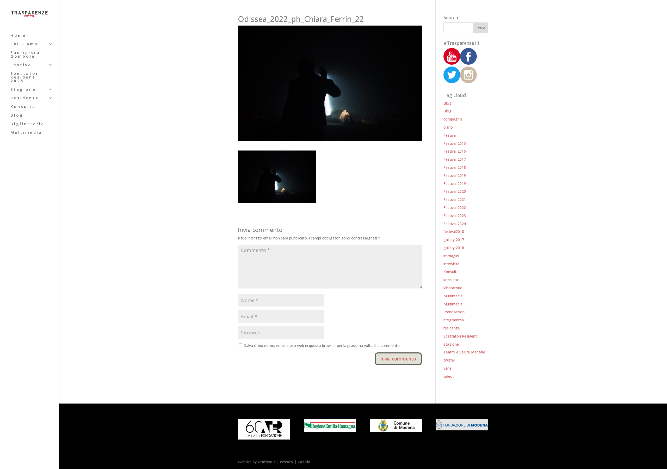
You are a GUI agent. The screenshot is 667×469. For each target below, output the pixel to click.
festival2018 (453, 231)
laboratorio (452, 287)
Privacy (286, 461)
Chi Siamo (24, 44)
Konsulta (23, 107)
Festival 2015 (454, 143)
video (448, 376)
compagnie (452, 119)
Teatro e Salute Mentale (464, 352)
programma (453, 319)
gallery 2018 (453, 247)
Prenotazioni (454, 311)
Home (18, 35)
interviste (451, 263)
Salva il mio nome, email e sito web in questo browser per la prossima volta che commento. (322, 345)
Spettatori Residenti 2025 (25, 77)
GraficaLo (267, 461)
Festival (22, 65)
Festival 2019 (454, 175)
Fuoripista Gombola (25, 55)
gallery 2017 (453, 239)
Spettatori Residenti (460, 336)
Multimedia (26, 132)
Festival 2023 (454, 215)
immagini (451, 255)
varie (447, 368)
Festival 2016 (454, 151)
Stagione (23, 89)
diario (448, 127)
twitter (449, 360)
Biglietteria (27, 124)
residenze (451, 328)
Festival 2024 (454, 223)
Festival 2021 (454, 199)
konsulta (450, 279)
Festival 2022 (454, 207)
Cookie (304, 461)
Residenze (24, 98)
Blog (16, 115)
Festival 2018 (454, 167)
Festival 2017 (454, 159)
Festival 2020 (454, 191)
